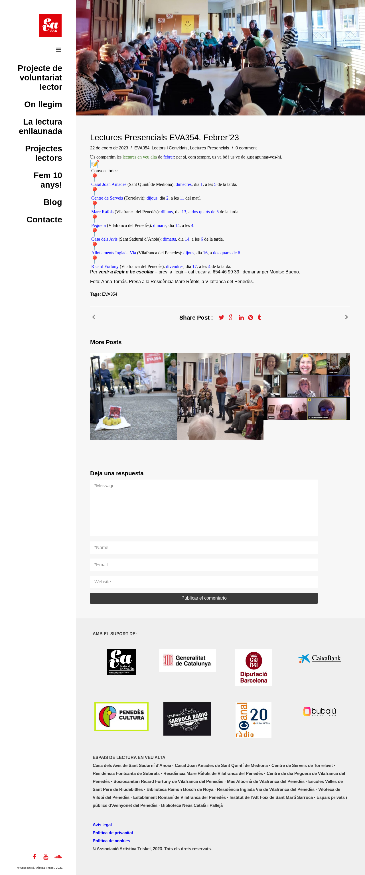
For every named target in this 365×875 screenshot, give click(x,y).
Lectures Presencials (209, 147)
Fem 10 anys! (48, 180)
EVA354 (141, 147)
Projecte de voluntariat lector (40, 78)
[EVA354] (50, 25)
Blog (53, 202)
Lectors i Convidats (170, 147)
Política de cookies (111, 840)
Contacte (44, 219)
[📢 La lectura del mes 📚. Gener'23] (93, 317)
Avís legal (102, 824)
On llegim (43, 104)
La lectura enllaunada (40, 126)
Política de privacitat (113, 832)
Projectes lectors (43, 153)
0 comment (246, 147)
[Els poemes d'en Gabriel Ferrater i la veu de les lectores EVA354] (346, 317)
